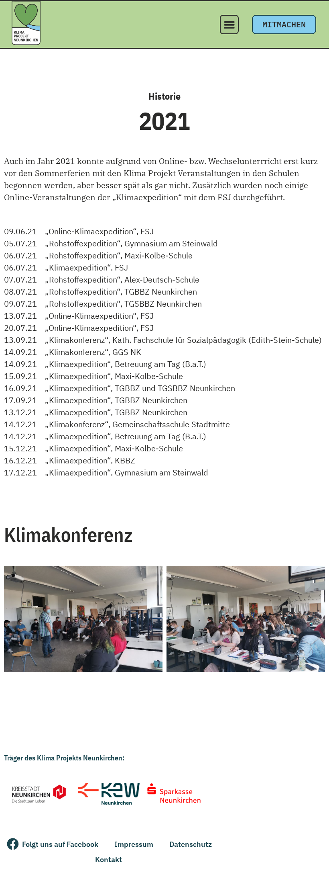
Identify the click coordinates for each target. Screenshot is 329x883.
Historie (164, 96)
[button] (229, 24)
